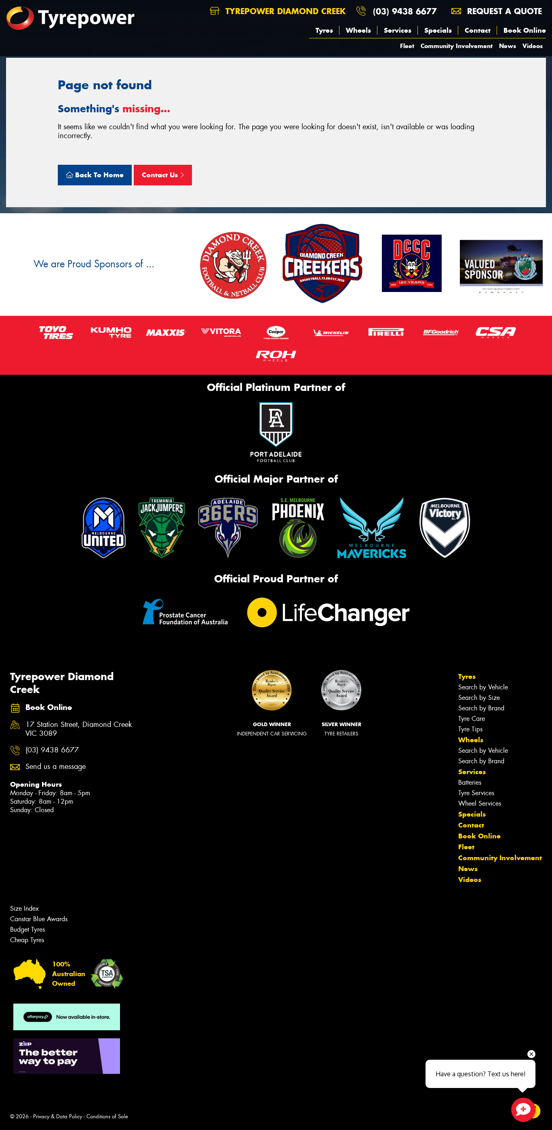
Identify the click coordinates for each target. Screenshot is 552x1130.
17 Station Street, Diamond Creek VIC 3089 (78, 729)
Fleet (407, 46)
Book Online (525, 30)
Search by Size (479, 697)
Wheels (358, 30)
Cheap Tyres (27, 940)
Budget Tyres (27, 929)
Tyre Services (476, 793)
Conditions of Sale (107, 1116)
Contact (478, 30)
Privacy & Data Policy (57, 1116)
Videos (533, 46)
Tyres (324, 30)
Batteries (469, 782)
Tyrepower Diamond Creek (284, 11)
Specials (438, 30)
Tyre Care (471, 718)
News (507, 46)
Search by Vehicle (483, 687)
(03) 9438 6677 (405, 11)
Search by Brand (481, 708)
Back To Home (98, 174)
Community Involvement (457, 46)
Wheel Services (479, 803)
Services (397, 30)
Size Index (24, 908)
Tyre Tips (470, 729)
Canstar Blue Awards (38, 919)
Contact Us (161, 174)
